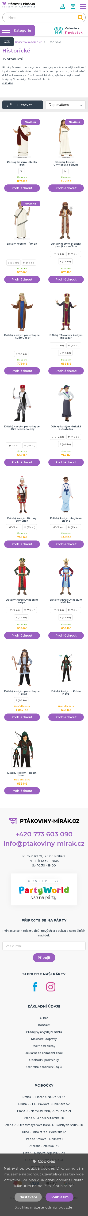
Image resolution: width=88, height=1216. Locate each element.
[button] (63, 6)
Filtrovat (24, 105)
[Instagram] (50, 986)
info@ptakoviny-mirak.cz (44, 843)
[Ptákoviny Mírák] (18, 4)
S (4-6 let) (65, 261)
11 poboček (73, 32)
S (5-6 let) (13, 262)
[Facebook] (35, 986)
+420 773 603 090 (44, 834)
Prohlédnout (22, 188)
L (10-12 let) (57, 254)
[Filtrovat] (7, 41)
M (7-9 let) (28, 262)
